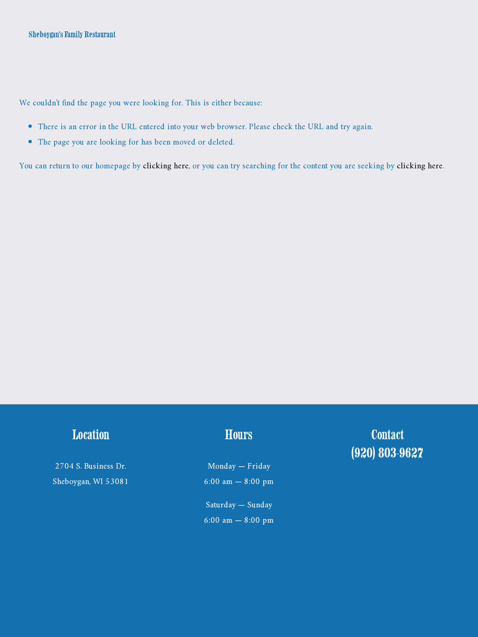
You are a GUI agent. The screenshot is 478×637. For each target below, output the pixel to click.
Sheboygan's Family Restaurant (71, 34)
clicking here (166, 166)
